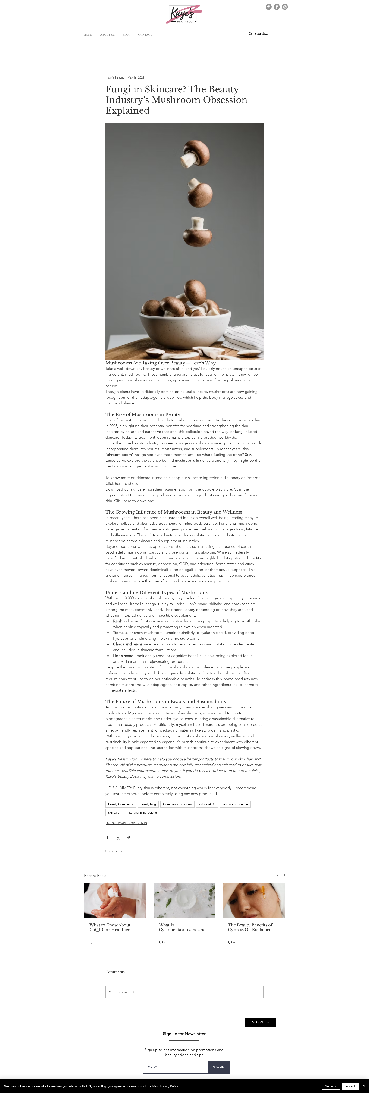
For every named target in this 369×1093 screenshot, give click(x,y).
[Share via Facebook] (107, 838)
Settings (330, 1086)
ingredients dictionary (177, 804)
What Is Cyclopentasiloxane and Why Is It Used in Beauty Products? (183, 927)
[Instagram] (285, 7)
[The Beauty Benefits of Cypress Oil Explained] (254, 900)
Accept (350, 1086)
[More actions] (261, 77)
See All (280, 875)
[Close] (363, 1086)
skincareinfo (207, 804)
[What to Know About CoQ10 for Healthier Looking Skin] (115, 900)
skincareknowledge (235, 804)
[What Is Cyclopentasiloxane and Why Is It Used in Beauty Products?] (184, 900)
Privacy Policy (169, 1086)
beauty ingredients (120, 804)
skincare (113, 812)
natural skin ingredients (142, 812)
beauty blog (148, 804)
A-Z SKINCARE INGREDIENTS (126, 823)
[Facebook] (277, 7)
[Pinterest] (269, 7)
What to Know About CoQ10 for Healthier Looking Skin (109, 927)
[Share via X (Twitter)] (118, 838)
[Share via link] (128, 838)
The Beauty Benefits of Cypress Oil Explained (250, 927)
